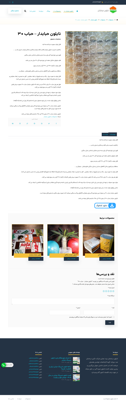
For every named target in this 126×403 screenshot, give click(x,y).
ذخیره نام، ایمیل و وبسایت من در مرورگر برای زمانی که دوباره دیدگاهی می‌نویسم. (90, 317)
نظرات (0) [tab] (105, 135)
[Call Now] (3, 365)
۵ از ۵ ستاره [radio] (104, 291)
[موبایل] (12, 2)
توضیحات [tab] (112, 134)
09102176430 (33, 367)
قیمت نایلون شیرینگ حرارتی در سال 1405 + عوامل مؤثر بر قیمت (59, 376)
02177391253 (33, 372)
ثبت (110, 323)
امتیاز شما (111, 288)
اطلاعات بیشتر (107, 259)
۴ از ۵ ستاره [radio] (106, 291)
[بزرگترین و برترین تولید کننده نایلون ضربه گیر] (107, 9)
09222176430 (33, 358)
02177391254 (33, 375)
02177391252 (33, 369)
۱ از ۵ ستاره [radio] (113, 291)
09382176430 (33, 364)
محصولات (54, 117)
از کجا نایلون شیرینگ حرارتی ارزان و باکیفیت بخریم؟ (60, 368)
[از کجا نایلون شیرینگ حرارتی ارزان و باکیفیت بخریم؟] (76, 369)
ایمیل (78, 308)
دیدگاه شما (110, 296)
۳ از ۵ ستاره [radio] (108, 291)
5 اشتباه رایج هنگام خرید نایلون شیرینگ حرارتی (61, 359)
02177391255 (33, 378)
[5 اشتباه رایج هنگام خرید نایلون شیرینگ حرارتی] (76, 360)
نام (113, 308)
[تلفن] (9, 2)
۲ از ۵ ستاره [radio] (111, 291)
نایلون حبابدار (47, 117)
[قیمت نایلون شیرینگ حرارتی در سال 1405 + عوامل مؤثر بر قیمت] (76, 377)
